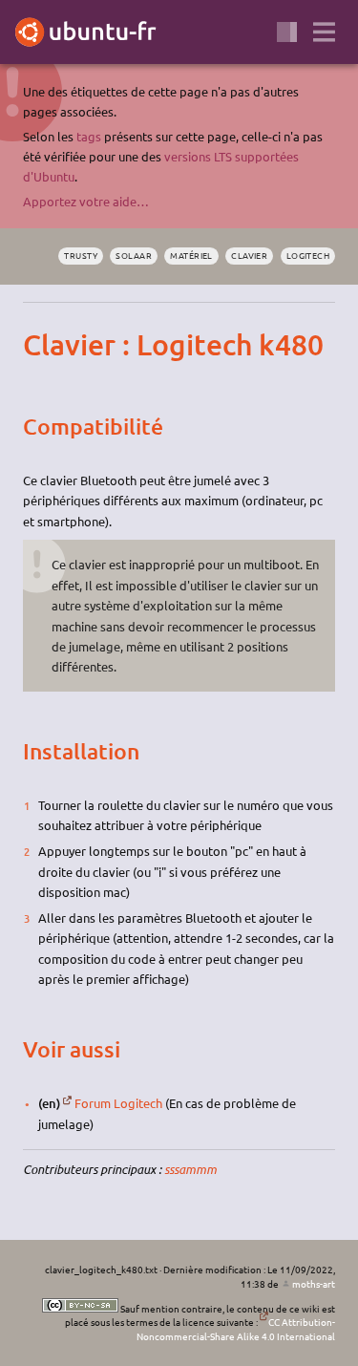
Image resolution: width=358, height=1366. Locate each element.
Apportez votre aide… (86, 201)
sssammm (190, 1169)
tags (88, 136)
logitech (308, 255)
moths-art (313, 1283)
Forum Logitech (118, 1103)
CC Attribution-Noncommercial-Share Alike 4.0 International (236, 1328)
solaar (134, 255)
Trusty (80, 255)
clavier (249, 255)
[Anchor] (39, 345)
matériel (191, 255)
